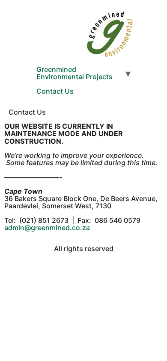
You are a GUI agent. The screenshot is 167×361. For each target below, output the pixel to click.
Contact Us (55, 91)
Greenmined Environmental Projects (74, 73)
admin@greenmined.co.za (47, 227)
